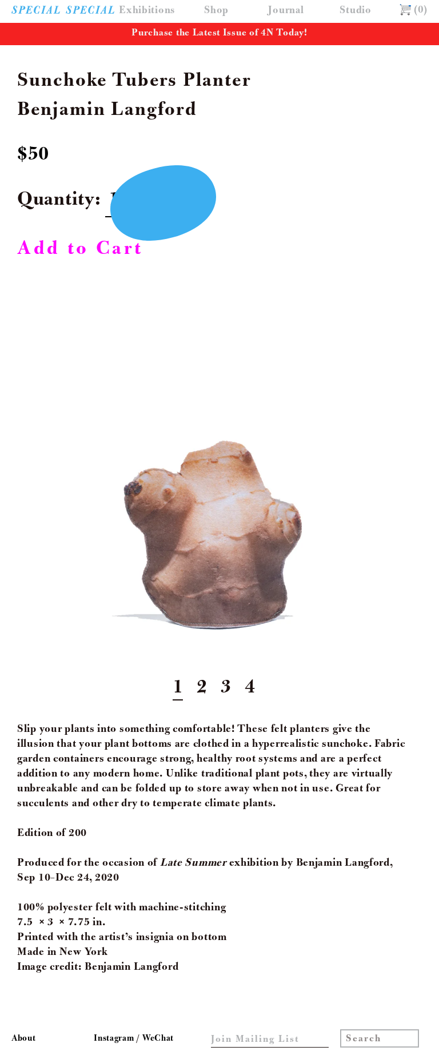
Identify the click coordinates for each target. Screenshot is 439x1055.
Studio (355, 11)
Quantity (56, 201)
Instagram (115, 1039)
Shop (216, 11)
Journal (286, 11)
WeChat (158, 1039)
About (23, 1039)
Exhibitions (147, 11)
